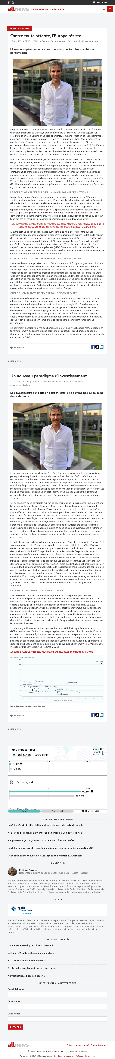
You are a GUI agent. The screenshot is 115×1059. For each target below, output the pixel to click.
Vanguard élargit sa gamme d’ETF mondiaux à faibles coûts (41, 840)
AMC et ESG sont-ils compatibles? (27, 960)
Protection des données (85, 1056)
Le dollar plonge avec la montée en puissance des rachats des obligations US (50, 848)
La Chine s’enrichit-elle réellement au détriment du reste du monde (45, 825)
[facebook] (93, 346)
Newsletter (101, 2)
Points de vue (19, 28)
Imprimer (19, 347)
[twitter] (97, 346)
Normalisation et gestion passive (26, 976)
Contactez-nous (98, 1045)
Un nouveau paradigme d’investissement (30, 945)
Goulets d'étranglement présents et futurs (32, 968)
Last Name (14, 1013)
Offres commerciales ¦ (78, 1045)
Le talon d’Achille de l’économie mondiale (31, 953)
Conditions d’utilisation (64, 1056)
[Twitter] (13, 2)
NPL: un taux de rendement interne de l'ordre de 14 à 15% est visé (45, 833)
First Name (14, 1001)
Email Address (16, 989)
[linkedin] (101, 346)
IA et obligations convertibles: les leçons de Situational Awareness (45, 855)
